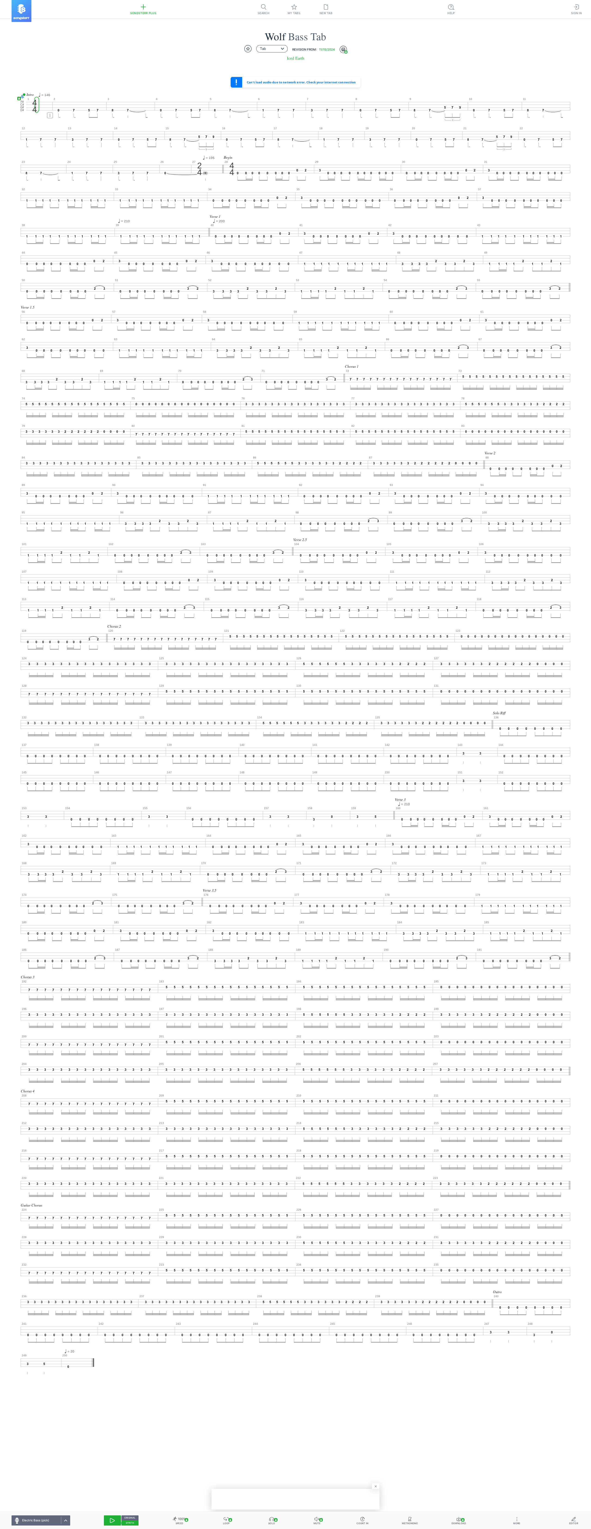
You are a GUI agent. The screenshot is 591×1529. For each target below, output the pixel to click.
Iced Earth (295, 58)
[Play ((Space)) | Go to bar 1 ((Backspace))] (112, 1520)
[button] (21, 96)
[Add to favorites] (248, 48)
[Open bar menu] (50, 115)
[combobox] (272, 48)
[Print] (343, 49)
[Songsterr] (21, 11)
